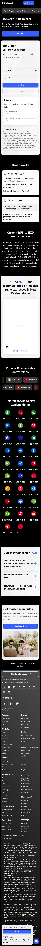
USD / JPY (5, 795)
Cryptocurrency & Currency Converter (24, 11)
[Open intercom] (36, 941)
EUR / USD (5, 793)
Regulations (24, 770)
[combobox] (21, 70)
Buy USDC (24, 832)
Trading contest (6, 829)
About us (23, 764)
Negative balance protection (29, 747)
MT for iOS (24, 803)
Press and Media (26, 776)
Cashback (24, 756)
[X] (4, 687)
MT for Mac (24, 806)
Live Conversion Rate (11, 111)
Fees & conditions (26, 735)
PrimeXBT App (25, 721)
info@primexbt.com (20, 679)
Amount (6, 61)
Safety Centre (25, 792)
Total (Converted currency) (13, 118)
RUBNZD (15, 351)
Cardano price (6, 790)
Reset (20, 91)
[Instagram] (9, 687)
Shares (4, 741)
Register (30, 3)
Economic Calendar (8, 767)
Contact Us (24, 786)
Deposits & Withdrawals (28, 738)
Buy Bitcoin (24, 823)
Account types (25, 750)
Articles (4, 812)
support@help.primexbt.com (21, 682)
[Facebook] (19, 687)
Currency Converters (8, 764)
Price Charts (5, 761)
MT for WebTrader (26, 812)
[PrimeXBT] (7, 3)
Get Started (19, 626)
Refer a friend (6, 826)
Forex (3, 732)
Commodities (6, 738)
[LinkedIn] (14, 687)
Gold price (5, 798)
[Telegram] (34, 687)
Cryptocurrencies (7, 744)
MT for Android (25, 800)
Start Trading (21, 34)
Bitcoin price (5, 778)
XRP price (5, 784)
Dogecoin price (6, 787)
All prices (4, 801)
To (4, 75)
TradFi (4, 753)
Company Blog (25, 783)
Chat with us (22, 663)
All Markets (5, 750)
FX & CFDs (5, 721)
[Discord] (9, 692)
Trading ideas (6, 770)
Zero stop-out (25, 753)
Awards (23, 773)
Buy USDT (24, 829)
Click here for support (19, 674)
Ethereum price (6, 781)
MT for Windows (26, 809)
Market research (7, 809)
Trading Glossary (7, 815)
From (5, 68)
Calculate (20, 85)
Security (23, 741)
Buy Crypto (5, 724)
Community (24, 767)
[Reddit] (4, 692)
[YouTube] (24, 687)
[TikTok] (29, 687)
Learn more (22, 927)
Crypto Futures (6, 718)
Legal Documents (26, 789)
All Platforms (25, 727)
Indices (4, 735)
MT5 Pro (23, 815)
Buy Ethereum (25, 826)
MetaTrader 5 (25, 724)
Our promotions (6, 823)
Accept (17, 931)
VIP (22, 744)
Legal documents (7, 838)
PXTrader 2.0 (25, 718)
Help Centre (20, 666)
